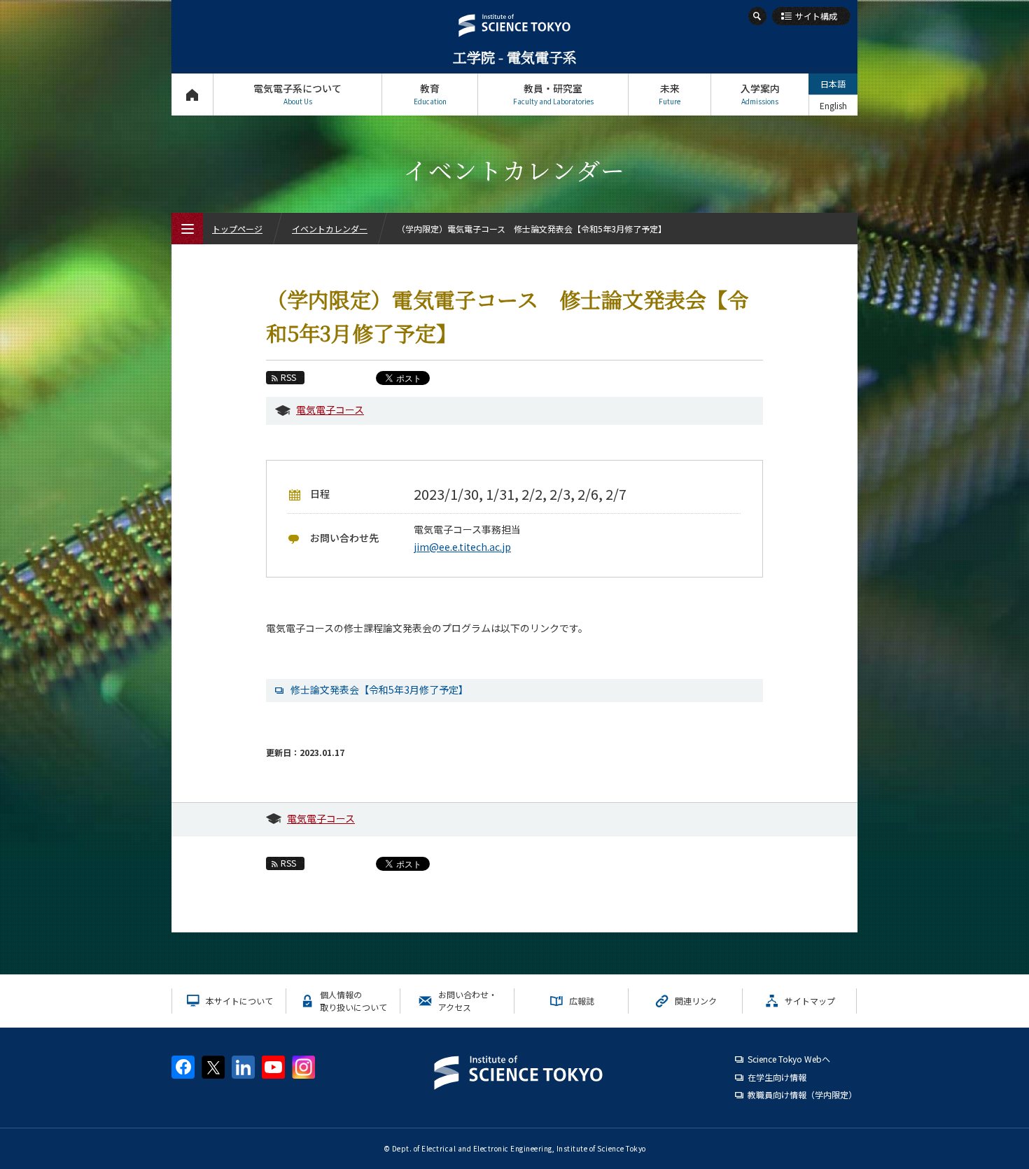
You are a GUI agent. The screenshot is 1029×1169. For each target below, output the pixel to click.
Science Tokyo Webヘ (789, 1059)
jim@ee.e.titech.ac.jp (462, 547)
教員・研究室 (553, 93)
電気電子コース (330, 409)
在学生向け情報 (777, 1077)
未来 (669, 93)
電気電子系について (297, 93)
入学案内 (760, 93)
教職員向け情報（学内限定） (802, 1094)
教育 (430, 93)
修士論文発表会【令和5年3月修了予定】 (379, 689)
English (833, 105)
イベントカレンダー (330, 228)
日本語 (833, 84)
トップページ (192, 94)
